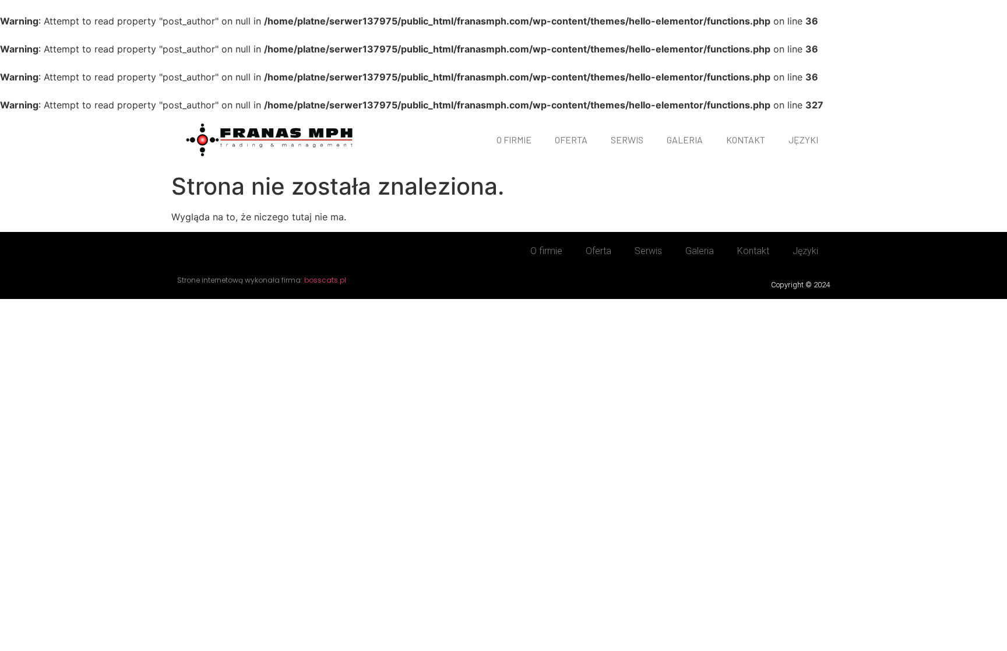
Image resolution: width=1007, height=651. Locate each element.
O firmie (514, 139)
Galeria (685, 139)
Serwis (627, 139)
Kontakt (745, 139)
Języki (803, 139)
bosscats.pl (325, 280)
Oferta (571, 139)
